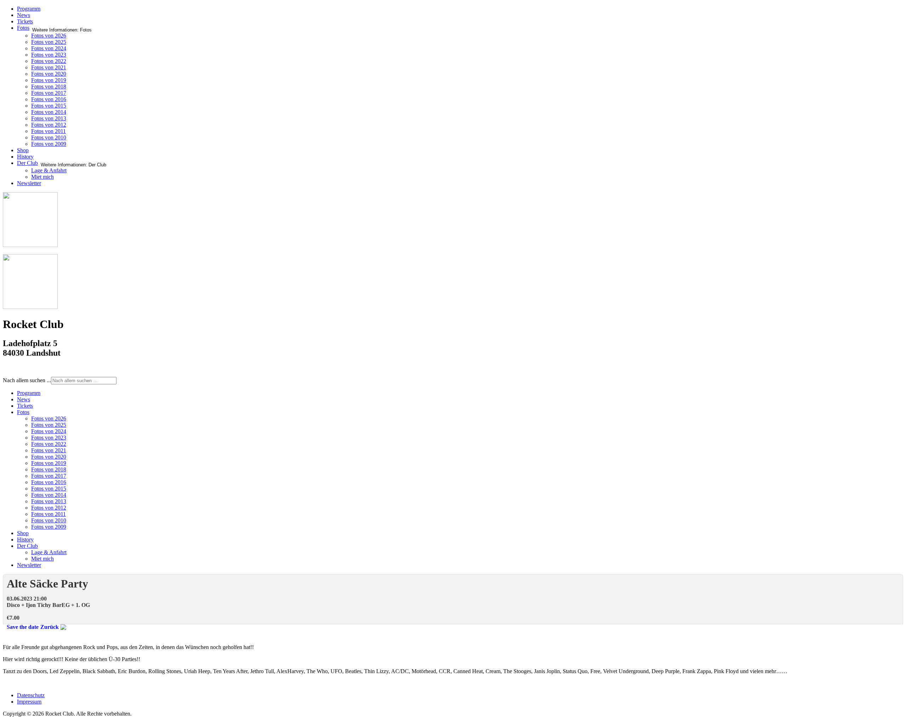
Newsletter (29, 183)
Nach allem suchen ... (27, 380)
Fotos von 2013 (48, 118)
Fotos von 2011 (48, 131)
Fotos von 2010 (48, 137)
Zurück (49, 627)
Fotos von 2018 (48, 87)
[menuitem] (28, 393)
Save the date (23, 627)
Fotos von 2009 (48, 144)
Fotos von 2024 (48, 48)
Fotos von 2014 (48, 112)
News (23, 15)
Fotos (23, 28)
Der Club (27, 163)
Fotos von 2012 (48, 125)
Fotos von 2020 (48, 74)
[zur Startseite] (30, 245)
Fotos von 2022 (48, 61)
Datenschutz (31, 695)
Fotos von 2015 (48, 106)
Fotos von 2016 (48, 99)
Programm (28, 9)
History (25, 157)
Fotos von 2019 (48, 80)
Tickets (25, 21)
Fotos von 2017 (48, 93)
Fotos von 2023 (48, 55)
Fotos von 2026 (48, 36)
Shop (23, 150)
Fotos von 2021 (48, 67)
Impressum (29, 702)
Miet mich (42, 177)
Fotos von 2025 (48, 42)
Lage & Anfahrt (49, 170)
